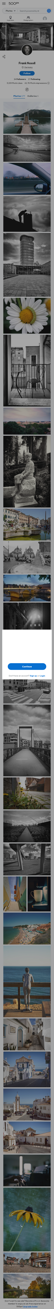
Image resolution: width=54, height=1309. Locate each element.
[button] (27, 666)
